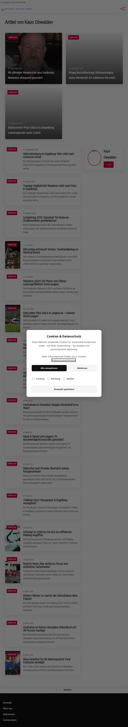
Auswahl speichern (64, 389)
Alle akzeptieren (49, 368)
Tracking (40, 378)
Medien (70, 378)
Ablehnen (82, 368)
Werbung (55, 378)
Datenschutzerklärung (64, 360)
